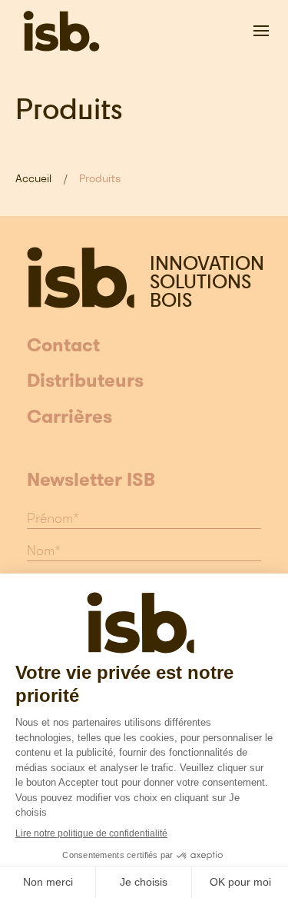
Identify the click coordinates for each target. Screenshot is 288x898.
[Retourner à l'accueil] (61, 31)
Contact (63, 346)
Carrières (69, 417)
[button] (261, 30)
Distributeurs (85, 381)
